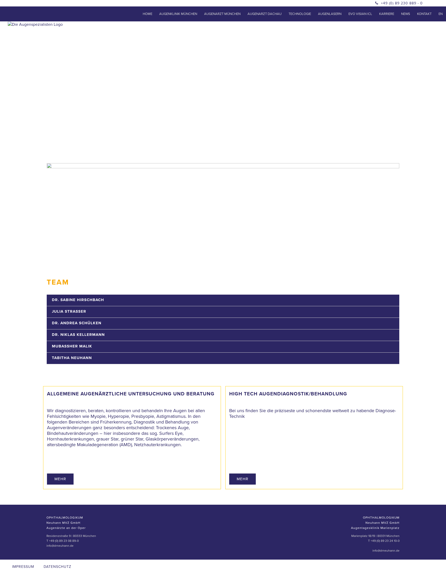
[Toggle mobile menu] (433, 32)
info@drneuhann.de (60, 545)
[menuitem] (147, 13)
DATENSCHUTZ (57, 566)
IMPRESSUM (23, 566)
